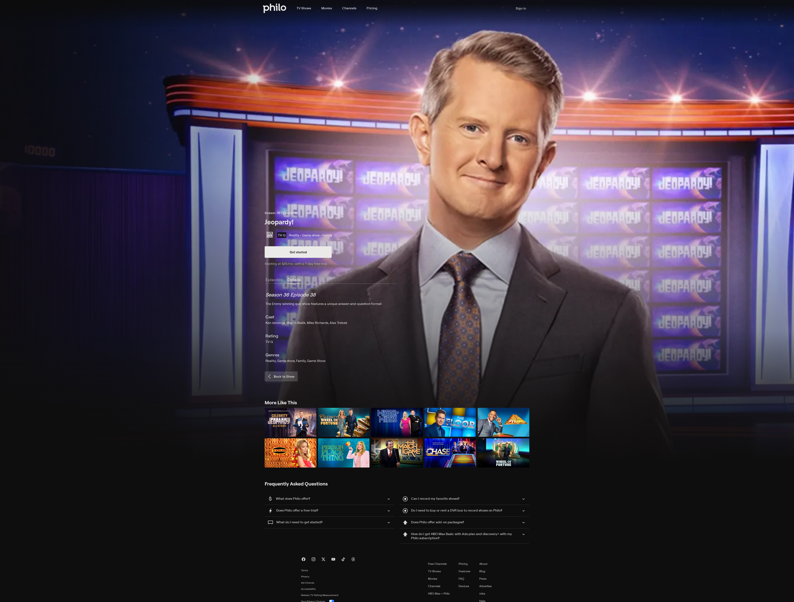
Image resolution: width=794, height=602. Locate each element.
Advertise (485, 586)
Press (483, 578)
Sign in (521, 8)
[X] (323, 559)
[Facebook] (303, 559)
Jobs (482, 593)
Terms (304, 570)
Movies (326, 8)
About (483, 563)
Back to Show (284, 376)
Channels (349, 8)
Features (464, 571)
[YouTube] (333, 559)
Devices (464, 586)
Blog (482, 571)
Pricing (372, 8)
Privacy (305, 576)
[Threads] (353, 559)
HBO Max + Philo (439, 593)
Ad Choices (307, 582)
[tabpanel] (397, 327)
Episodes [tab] (273, 279)
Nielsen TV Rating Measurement (319, 595)
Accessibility (308, 588)
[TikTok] (343, 559)
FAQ (461, 578)
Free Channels (437, 563)
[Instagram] (313, 559)
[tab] (293, 280)
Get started (298, 252)
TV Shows (304, 8)
